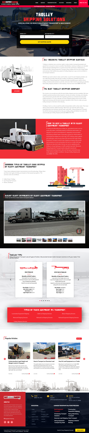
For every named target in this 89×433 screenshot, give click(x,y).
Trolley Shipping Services (20, 321)
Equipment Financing (9, 418)
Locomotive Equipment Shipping (20, 313)
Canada (43, 419)
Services (43, 2)
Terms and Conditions (17, 431)
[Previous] (11, 279)
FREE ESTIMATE (80, 430)
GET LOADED (17, 91)
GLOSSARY (34, 412)
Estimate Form (44, 414)
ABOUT (42, 409)
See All (78, 338)
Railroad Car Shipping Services (44, 317)
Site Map (26, 431)
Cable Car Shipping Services (44, 313)
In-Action (61, 2)
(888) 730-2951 (83, 2)
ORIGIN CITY (23, 33)
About (75, 2)
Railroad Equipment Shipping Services (69, 317)
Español (34, 424)
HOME (33, 409)
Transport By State (52, 2)
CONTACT (34, 414)
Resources (68, 2)
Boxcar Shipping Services (68, 313)
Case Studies (35, 416)
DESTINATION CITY (50, 33)
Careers (43, 421)
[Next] (78, 279)
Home (36, 2)
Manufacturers (45, 416)
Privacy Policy (7, 431)
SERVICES (43, 412)
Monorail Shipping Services (20, 317)
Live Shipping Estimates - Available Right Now (44, 6)
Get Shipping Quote (44, 42)
